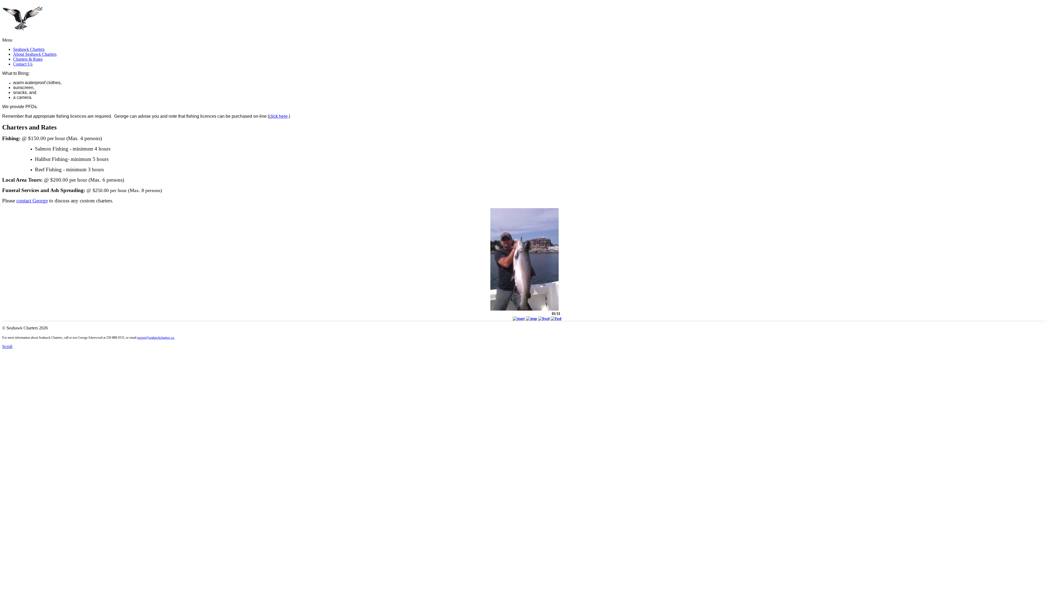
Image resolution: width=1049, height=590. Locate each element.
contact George (32, 200)
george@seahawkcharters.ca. (156, 338)
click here (278, 116)
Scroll (7, 346)
